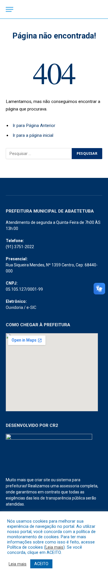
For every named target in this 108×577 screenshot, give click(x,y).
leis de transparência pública (59, 498)
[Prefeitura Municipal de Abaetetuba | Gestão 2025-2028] (54, 9)
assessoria (69, 486)
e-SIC (31, 307)
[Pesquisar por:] (39, 153)
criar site (42, 480)
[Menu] (9, 9)
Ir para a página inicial (33, 135)
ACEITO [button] (41, 563)
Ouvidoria (14, 307)
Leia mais (54, 547)
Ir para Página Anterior (34, 125)
